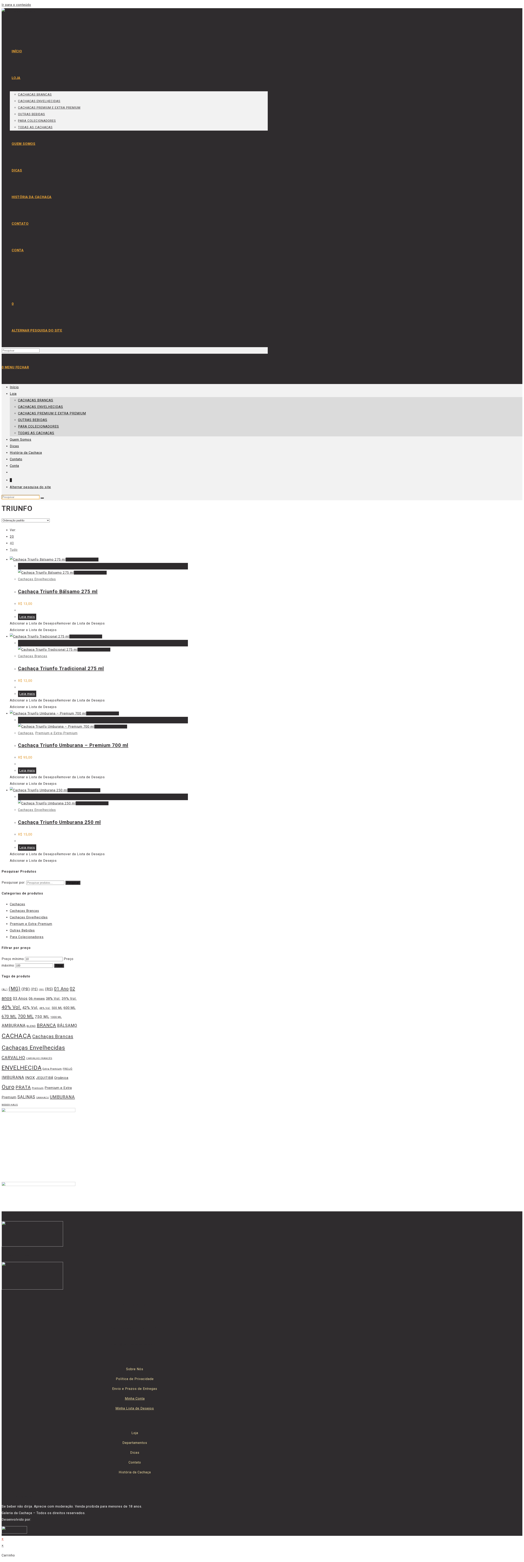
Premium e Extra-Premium (56, 733)
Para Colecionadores (27, 937)
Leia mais (27, 617)
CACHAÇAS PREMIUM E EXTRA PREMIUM (52, 413)
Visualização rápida (82, 559)
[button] (57, 623)
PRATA (23, 1087)
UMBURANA (62, 1096)
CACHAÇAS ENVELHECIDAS (40, 407)
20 (12, 537)
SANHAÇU (42, 1097)
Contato (16, 459)
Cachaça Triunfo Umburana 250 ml (59, 822)
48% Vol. (45, 1008)
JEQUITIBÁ (44, 1078)
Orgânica (61, 1078)
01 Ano (61, 988)
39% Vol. (69, 998)
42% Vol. (30, 1007)
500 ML (57, 1008)
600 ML (69, 1008)
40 (12, 543)
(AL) (5, 989)
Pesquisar (73, 882)
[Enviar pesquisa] (42, 498)
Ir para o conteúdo (16, 5)
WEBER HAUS (10, 1104)
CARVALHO (13, 1057)
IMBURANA (13, 1077)
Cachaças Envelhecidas (37, 579)
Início (14, 387)
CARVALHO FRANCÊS (39, 1058)
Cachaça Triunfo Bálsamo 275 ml (58, 591)
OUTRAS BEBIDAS (32, 420)
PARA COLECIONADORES (38, 426)
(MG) (14, 989)
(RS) (49, 989)
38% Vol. (53, 998)
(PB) (25, 989)
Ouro (8, 1087)
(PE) (34, 989)
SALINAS (26, 1097)
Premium (38, 1088)
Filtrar (59, 965)
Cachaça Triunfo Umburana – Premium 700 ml (73, 745)
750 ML (42, 1016)
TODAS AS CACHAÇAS (36, 433)
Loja (13, 394)
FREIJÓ (67, 1068)
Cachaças (25, 733)
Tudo (14, 550)
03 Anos (20, 998)
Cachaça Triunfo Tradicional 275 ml (61, 668)
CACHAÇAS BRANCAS (35, 400)
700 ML (26, 1016)
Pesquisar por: (13, 882)
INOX (30, 1077)
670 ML (9, 1016)
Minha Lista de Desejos (134, 1408)
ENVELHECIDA (22, 1067)
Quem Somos (20, 440)
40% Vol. (11, 1007)
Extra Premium (52, 1068)
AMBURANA (14, 1025)
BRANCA (46, 1025)
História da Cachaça (26, 453)
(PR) (41, 989)
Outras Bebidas (22, 930)
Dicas (14, 446)
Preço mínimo (13, 959)
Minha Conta (135, 1398)
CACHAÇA (16, 1035)
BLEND (31, 1026)
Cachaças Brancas (32, 656)
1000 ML (56, 1017)
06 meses (37, 998)
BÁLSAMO (67, 1025)
